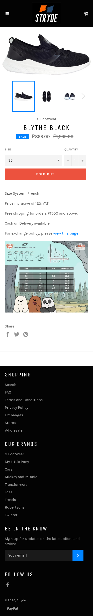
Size (8, 149)
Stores (10, 422)
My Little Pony (17, 461)
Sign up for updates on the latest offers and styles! (42, 541)
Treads (10, 499)
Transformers (16, 484)
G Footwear (14, 454)
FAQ (8, 392)
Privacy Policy (16, 407)
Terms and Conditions (24, 400)
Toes (8, 492)
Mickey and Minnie (21, 477)
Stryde (21, 600)
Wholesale (13, 430)
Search (10, 384)
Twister (11, 515)
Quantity (71, 149)
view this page (65, 233)
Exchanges (14, 415)
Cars (8, 469)
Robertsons (15, 507)
